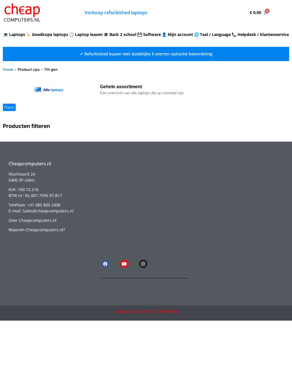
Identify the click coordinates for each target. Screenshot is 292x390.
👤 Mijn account (177, 34)
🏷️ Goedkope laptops (47, 34)
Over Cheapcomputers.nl (32, 220)
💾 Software (149, 34)
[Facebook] (105, 264)
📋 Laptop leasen (86, 34)
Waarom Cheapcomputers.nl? (37, 229)
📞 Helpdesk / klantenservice (260, 34)
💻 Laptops (14, 34)
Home (8, 69)
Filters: (9, 107)
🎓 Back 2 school (120, 34)
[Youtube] (124, 264)
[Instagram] (143, 264)
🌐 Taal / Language (212, 34)
